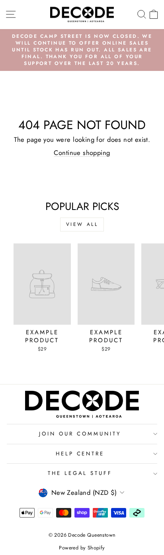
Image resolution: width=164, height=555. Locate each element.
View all (82, 224)
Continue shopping (82, 152)
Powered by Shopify (82, 547)
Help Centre (80, 453)
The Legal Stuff (80, 473)
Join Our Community (80, 433)
